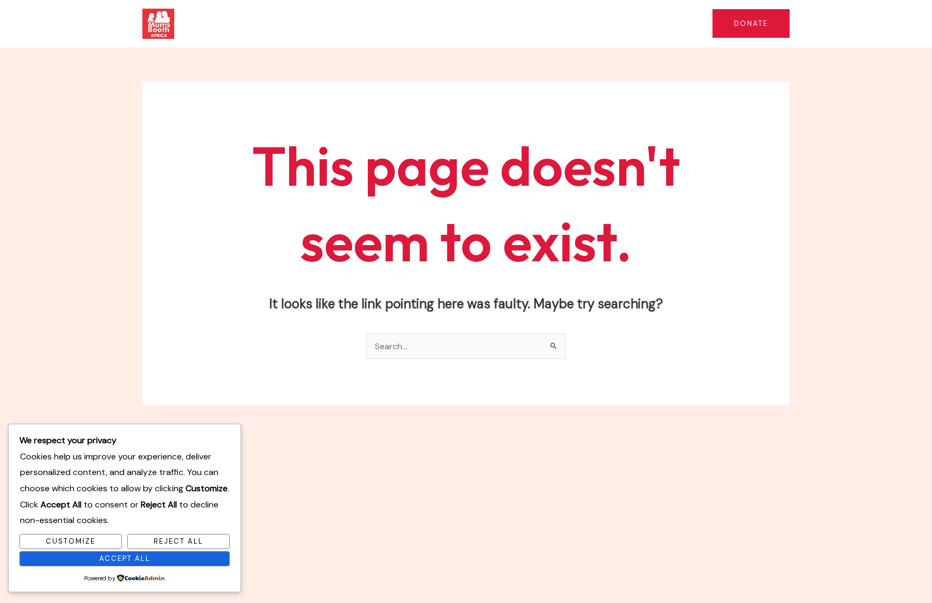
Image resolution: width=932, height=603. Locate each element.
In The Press (543, 23)
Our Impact (470, 23)
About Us (330, 23)
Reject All (178, 541)
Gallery (679, 23)
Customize (70, 541)
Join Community (616, 23)
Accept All (124, 558)
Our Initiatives (393, 23)
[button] (425, 24)
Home (283, 23)
